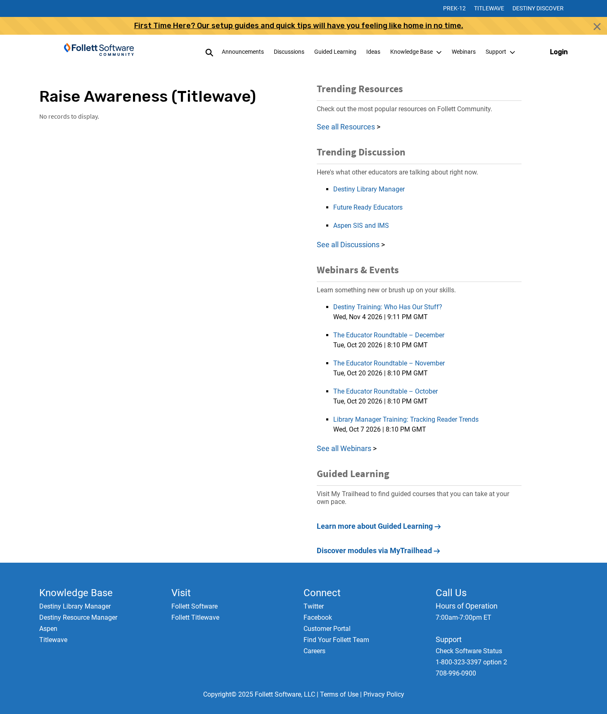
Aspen (48, 629)
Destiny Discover (538, 8)
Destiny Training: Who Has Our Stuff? (387, 307)
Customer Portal (327, 629)
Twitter (314, 606)
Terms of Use (339, 694)
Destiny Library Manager (369, 189)
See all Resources (346, 126)
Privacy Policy (383, 694)
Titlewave (489, 8)
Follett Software (194, 606)
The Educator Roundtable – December (388, 335)
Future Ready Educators (368, 207)
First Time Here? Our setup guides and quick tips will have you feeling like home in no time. (298, 25)
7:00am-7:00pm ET (463, 617)
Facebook (318, 617)
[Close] (597, 26)
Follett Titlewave (195, 617)
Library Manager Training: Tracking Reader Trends (406, 419)
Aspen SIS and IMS (361, 225)
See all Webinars (344, 448)
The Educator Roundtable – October (385, 391)
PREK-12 (454, 8)
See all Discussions (349, 244)
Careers (314, 651)
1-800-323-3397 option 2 (471, 662)
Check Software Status (469, 651)
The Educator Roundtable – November (389, 363)
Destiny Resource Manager (78, 617)
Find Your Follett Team (336, 640)
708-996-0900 (456, 673)
